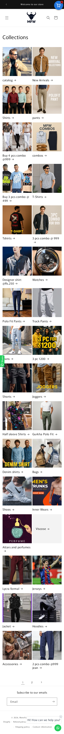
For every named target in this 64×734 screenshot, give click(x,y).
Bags (35, 472)
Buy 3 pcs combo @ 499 (16, 198)
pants (36, 118)
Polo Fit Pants (12, 321)
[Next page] (41, 682)
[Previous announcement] (6, 4)
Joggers (37, 396)
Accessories (10, 664)
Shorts (7, 396)
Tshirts (7, 238)
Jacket (7, 626)
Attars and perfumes (16, 547)
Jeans (6, 359)
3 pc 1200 (39, 359)
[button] (7, 17)
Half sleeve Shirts (14, 434)
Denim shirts (11, 472)
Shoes (7, 509)
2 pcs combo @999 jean (45, 666)
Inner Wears (40, 509)
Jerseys (37, 588)
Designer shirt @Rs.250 (12, 281)
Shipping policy (22, 726)
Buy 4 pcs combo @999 (14, 157)
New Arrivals (40, 80)
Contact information (42, 726)
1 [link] (23, 682)
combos (37, 155)
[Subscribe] (53, 702)
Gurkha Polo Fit (43, 434)
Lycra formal (11, 588)
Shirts (6, 118)
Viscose (41, 529)
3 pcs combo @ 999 (45, 238)
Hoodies (38, 626)
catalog (8, 80)
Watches (38, 280)
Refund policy (19, 721)
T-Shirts (37, 197)
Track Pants (40, 321)
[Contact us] (57, 728)
